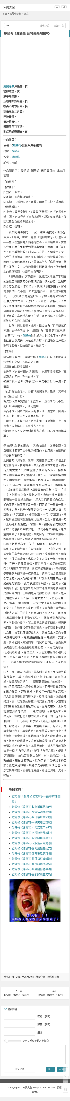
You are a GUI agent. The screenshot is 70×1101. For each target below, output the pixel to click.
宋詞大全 (9, 7)
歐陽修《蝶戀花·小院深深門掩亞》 (33, 827)
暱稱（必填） (44, 1016)
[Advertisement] (35, 61)
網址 (39, 1032)
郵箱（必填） (44, 1024)
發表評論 (44, 25)
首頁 (4, 13)
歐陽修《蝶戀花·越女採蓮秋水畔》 (33, 806)
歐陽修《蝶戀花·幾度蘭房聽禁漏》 (33, 869)
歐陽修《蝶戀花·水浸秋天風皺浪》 (33, 832)
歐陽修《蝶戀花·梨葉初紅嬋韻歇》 (33, 858)
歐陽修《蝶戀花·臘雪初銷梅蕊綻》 (33, 864)
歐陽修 (16, 157)
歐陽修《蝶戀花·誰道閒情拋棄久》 (33, 838)
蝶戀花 (17, 145)
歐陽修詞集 (15, 13)
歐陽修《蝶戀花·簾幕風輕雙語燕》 (33, 848)
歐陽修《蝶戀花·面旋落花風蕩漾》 (33, 843)
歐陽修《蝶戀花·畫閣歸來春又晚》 (33, 874)
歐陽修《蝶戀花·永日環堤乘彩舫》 (33, 817)
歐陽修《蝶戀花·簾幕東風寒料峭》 (33, 853)
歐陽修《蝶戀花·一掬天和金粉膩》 (33, 822)
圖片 (50, 1069)
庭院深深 (8, 86)
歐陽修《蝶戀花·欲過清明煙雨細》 (33, 812)
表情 (61, 1069)
